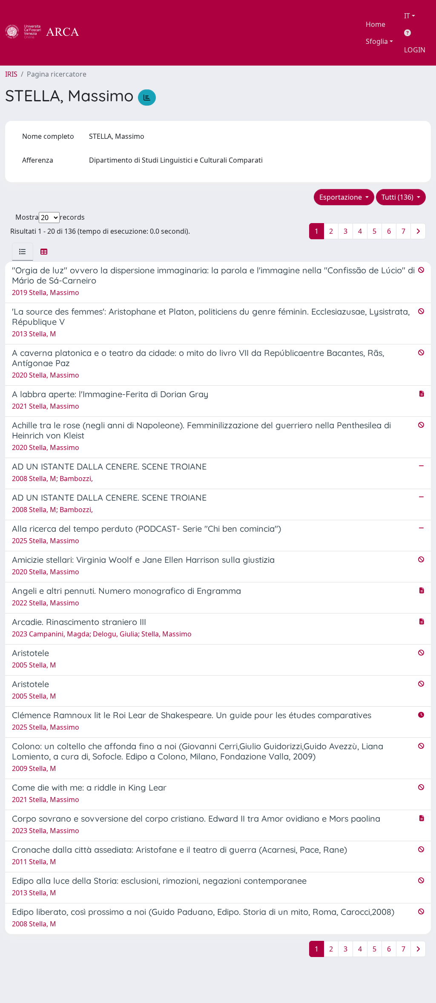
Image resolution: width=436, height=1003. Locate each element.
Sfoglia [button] (377, 41)
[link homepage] (47, 32)
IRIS (11, 74)
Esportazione (341, 197)
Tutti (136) (398, 197)
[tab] (22, 252)
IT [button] (407, 15)
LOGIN (414, 49)
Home (375, 24)
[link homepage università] (102, 32)
